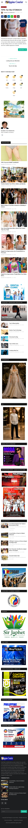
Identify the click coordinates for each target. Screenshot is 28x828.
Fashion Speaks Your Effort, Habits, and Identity (13, 184)
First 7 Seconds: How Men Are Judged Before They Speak (17, 549)
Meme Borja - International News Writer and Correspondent (17, 527)
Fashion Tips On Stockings (15, 330)
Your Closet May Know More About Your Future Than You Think (13, 229)
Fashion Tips (4, 7)
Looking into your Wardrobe (13, 60)
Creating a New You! (13, 350)
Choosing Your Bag (13, 336)
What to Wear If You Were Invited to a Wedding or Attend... (13, 206)
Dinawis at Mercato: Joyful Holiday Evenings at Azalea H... (16, 787)
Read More (22, 49)
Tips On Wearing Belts (14, 323)
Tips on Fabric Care (13, 343)
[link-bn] (14, 109)
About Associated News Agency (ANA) (13, 822)
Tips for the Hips (13, 66)
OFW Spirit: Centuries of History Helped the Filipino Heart (18, 542)
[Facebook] (2, 803)
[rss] (5, 803)
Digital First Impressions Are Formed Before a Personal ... (13, 252)
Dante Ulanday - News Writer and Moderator (17, 536)
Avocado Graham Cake (14, 555)
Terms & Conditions (8, 820)
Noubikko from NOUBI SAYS (9, 12)
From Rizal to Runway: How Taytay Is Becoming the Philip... (17, 524)
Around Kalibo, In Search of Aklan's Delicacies (17, 534)
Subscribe (24, 811)
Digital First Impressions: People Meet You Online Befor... (14, 275)
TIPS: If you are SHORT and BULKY (10, 162)
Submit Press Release (18, 820)
